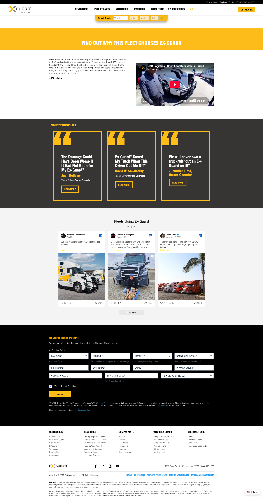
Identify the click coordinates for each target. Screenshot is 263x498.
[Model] (144, 18)
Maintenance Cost (161, 439)
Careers (122, 439)
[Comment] (118, 303)
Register (223, 2)
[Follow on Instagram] (110, 466)
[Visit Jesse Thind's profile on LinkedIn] (163, 235)
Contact (232, 2)
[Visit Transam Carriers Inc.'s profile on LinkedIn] (64, 235)
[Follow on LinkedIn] (103, 466)
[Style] (155, 18)
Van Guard (53, 449)
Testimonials (124, 446)
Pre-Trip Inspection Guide (94, 436)
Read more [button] (66, 249)
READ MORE (70, 189)
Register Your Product (93, 446)
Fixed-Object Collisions (162, 442)
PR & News (123, 442)
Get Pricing (247, 9)
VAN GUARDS (122, 9)
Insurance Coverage (92, 455)
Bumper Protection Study (163, 436)
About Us (122, 436)
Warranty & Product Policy (95, 442)
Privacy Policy (160, 405)
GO (162, 18)
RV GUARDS (139, 9)
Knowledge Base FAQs (197, 446)
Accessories (54, 455)
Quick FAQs (192, 442)
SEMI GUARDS (81, 9)
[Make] (133, 18)
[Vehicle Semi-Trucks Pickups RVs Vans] (120, 18)
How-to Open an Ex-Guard (95, 439)
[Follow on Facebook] (96, 466)
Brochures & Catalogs (93, 449)
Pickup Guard (54, 442)
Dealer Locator (125, 452)
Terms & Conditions (104, 403)
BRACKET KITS (157, 9)
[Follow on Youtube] (118, 466)
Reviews (122, 449)
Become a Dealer (195, 439)
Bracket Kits (54, 452)
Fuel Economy (159, 452)
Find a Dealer (212, 2)
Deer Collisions (159, 446)
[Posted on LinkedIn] (101, 236)
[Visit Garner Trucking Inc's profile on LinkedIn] (114, 235)
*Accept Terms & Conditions (65, 386)
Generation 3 (54, 436)
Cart (239, 2)
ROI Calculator (159, 449)
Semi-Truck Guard (56, 439)
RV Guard (53, 446)
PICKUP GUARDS (102, 9)
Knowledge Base (84, 410)
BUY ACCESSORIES (176, 9)
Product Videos (90, 452)
